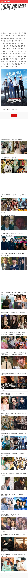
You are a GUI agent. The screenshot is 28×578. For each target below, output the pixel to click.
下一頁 (14, 115)
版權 (14, 575)
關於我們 (2, 575)
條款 (10, 575)
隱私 (12, 575)
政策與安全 (7, 575)
